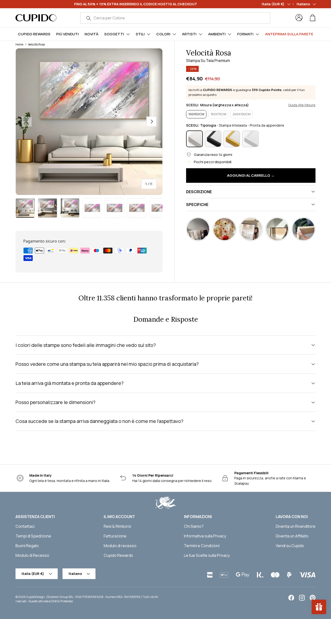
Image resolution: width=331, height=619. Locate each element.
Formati (245, 34)
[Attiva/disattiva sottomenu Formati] (257, 34)
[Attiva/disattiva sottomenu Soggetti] (128, 34)
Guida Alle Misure (301, 105)
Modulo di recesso (120, 545)
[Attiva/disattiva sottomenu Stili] (148, 34)
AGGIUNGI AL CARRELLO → (251, 175)
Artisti (189, 34)
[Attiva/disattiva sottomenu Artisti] (200, 34)
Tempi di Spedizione (33, 536)
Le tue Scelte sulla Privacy (207, 555)
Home (19, 44)
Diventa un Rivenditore (295, 526)
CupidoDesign (35, 597)
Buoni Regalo (27, 545)
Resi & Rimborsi (117, 526)
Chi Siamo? (194, 526)
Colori (163, 34)
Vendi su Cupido (290, 545)
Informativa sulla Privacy (205, 536)
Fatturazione (115, 536)
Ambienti (217, 34)
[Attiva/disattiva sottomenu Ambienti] (229, 34)
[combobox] (175, 18)
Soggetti (114, 34)
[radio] (196, 114)
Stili (140, 34)
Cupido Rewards (34, 34)
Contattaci (25, 526)
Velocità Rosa (36, 44)
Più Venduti (67, 34)
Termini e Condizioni (202, 545)
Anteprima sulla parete (289, 34)
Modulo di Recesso (32, 555)
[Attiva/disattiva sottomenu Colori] (174, 34)
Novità (91, 34)
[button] (312, 17)
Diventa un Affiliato (292, 536)
